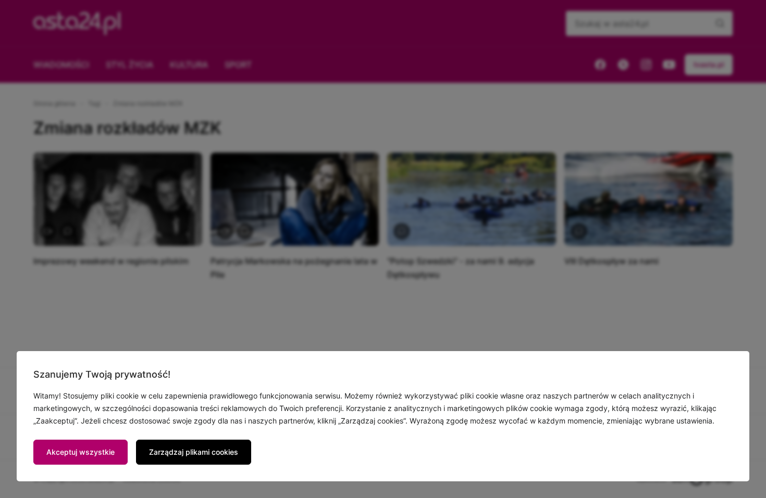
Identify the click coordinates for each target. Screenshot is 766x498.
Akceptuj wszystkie (80, 451)
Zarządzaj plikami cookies (193, 451)
